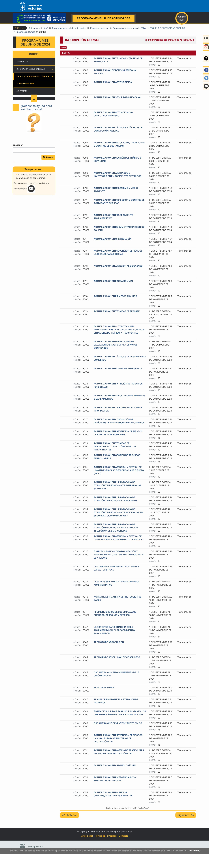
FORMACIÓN (22, 62)
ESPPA (63, 47)
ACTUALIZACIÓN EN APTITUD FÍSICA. (113, 82)
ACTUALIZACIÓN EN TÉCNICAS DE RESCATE (117, 311)
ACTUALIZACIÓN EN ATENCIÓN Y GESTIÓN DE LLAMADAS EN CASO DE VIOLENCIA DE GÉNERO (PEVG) (119, 470)
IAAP (45, 28)
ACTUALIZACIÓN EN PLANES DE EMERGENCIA (118, 368)
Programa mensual (99, 28)
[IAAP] (40, 19)
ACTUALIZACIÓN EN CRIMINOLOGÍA (112, 239)
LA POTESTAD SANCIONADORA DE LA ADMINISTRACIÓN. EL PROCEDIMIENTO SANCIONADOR (114, 630)
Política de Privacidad (106, 835)
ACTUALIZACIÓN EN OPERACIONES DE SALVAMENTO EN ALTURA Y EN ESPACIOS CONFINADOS (115, 344)
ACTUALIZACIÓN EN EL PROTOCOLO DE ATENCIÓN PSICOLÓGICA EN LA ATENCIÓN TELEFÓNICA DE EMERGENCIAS (116, 527)
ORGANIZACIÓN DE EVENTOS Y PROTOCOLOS (118, 723)
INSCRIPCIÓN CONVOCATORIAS (31, 69)
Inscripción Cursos (26, 32)
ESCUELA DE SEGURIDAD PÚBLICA (167, 28)
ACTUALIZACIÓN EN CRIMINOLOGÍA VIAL (115, 765)
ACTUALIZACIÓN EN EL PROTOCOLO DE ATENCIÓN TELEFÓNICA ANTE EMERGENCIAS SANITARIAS (117, 485)
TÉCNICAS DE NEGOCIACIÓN (109, 642)
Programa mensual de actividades (69, 28)
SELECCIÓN (22, 91)
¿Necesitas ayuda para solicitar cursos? (36, 107)
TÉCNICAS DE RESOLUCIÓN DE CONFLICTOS (117, 657)
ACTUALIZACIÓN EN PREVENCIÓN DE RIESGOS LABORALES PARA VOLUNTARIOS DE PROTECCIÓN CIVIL (118, 738)
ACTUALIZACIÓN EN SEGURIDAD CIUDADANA (117, 97)
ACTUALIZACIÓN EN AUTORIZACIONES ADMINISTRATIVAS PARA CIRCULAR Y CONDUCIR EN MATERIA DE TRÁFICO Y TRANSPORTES (119, 329)
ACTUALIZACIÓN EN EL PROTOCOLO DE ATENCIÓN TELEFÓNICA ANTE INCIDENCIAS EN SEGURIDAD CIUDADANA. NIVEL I (118, 512)
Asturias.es (34, 28)
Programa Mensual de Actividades (103, 18)
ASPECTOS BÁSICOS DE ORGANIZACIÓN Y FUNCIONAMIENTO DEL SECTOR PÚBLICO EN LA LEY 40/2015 (119, 554)
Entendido (194, 851)
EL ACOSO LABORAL (104, 687)
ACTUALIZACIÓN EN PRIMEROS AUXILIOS (115, 296)
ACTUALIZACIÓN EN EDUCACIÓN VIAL (113, 281)
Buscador (18, 145)
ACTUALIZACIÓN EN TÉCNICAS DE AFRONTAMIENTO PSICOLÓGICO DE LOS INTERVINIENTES (115, 446)
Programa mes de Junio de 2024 (129, 28)
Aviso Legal (87, 835)
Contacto (123, 835)
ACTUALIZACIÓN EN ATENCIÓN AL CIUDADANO (118, 266)
